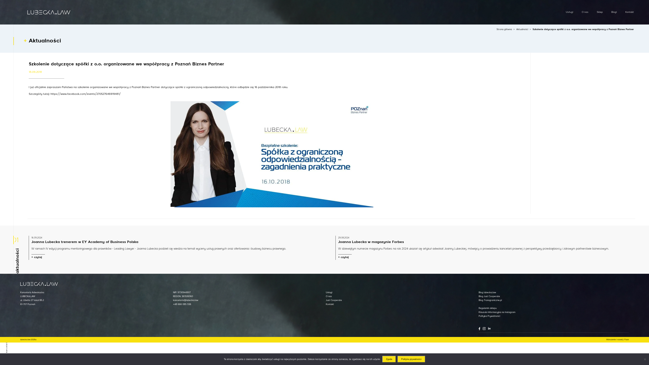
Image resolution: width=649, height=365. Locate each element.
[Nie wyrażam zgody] (644, 359)
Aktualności (522, 29)
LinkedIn (489, 328)
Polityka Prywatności (489, 316)
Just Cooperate (334, 300)
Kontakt (629, 12)
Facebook (479, 328)
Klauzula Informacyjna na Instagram (497, 312)
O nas (585, 12)
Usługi (569, 12)
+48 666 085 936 (182, 304)
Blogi (614, 12)
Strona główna (504, 29)
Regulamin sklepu (488, 308)
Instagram (484, 328)
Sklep (600, 12)
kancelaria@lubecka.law (185, 300)
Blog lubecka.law (487, 292)
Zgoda (389, 359)
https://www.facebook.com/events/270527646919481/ (86, 94)
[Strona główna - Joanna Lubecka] (48, 12)
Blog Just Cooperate (489, 296)
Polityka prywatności (411, 359)
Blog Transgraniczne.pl (490, 300)
